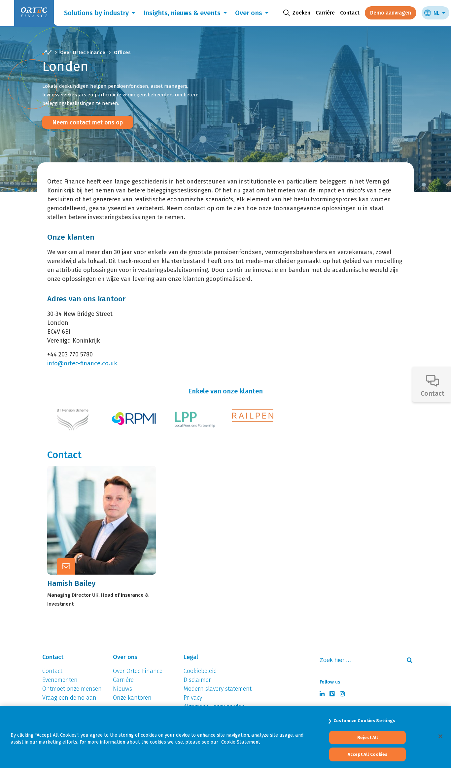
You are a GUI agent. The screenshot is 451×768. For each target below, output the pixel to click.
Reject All (367, 737)
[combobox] (358, 660)
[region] (225, 737)
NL (436, 13)
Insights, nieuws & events (182, 13)
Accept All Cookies (367, 754)
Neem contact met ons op (87, 122)
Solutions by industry (96, 13)
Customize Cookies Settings (364, 720)
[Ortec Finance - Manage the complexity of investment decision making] (47, 52)
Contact (350, 13)
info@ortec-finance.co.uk (82, 363)
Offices (122, 52)
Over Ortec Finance (82, 52)
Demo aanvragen (390, 13)
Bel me (109, 502)
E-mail (108, 518)
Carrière (325, 13)
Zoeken (407, 660)
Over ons (248, 13)
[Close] (440, 736)
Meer (106, 534)
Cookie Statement (240, 742)
